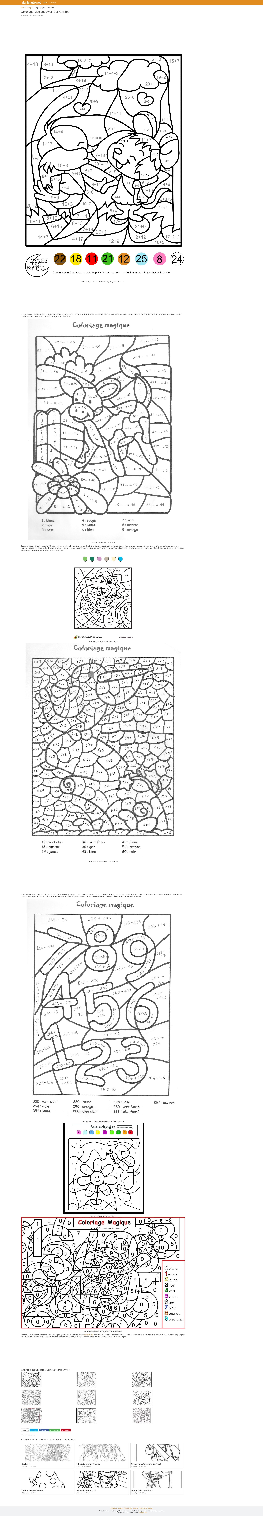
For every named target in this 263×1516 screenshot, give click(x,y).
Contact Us (114, 1508)
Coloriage (53, 2)
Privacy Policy (143, 1508)
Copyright (120, 1508)
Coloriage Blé (26, 1464)
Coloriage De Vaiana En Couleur (141, 1491)
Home (45, 2)
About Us (135, 1508)
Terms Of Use (128, 1508)
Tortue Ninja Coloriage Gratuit (86, 1491)
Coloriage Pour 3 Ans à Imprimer (32, 1491)
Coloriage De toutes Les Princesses (88, 1464)
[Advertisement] (103, 32)
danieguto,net (88, 1335)
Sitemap (150, 1508)
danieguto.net (31, 2)
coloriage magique (29, 1435)
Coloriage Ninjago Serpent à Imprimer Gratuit (146, 1464)
